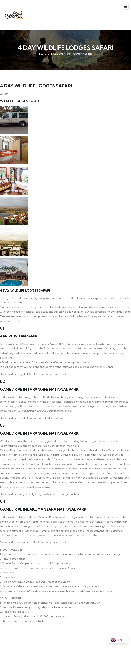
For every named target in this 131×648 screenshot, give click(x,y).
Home (43, 54)
